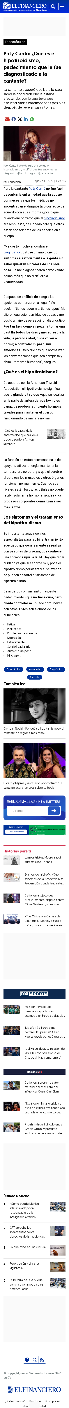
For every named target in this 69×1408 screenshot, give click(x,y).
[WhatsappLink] (34, 830)
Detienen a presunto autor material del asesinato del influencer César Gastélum (42, 1087)
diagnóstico (12, 252)
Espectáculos (15, 42)
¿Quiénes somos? (15, 1401)
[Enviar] (54, 810)
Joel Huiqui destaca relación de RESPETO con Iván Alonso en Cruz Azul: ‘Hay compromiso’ (45, 1053)
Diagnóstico (56, 669)
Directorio (35, 1401)
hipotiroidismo (54, 218)
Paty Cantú (37, 188)
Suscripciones (53, 1401)
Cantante (34, 677)
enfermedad (35, 669)
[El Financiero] (25, 6)
